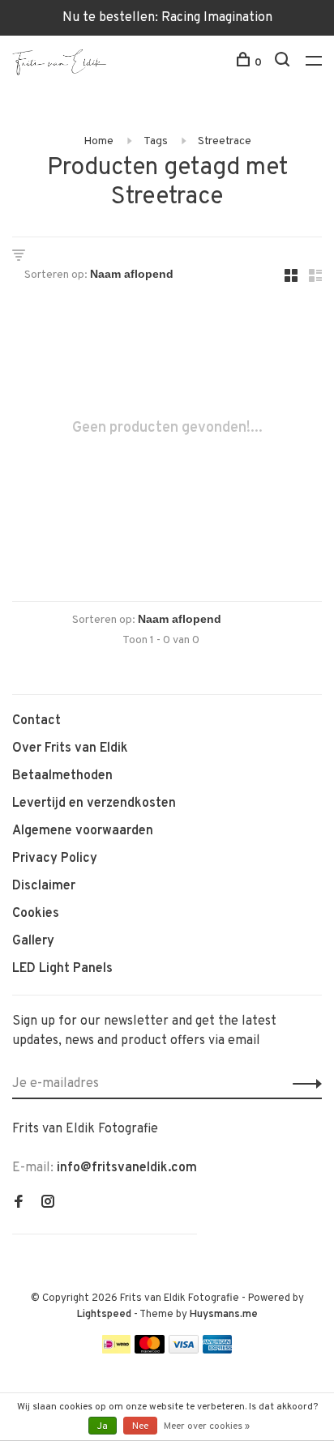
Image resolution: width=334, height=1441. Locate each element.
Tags (155, 141)
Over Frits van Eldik (70, 748)
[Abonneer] (303, 1084)
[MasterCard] (150, 1350)
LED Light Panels (62, 969)
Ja (102, 1426)
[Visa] (184, 1350)
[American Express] (218, 1350)
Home (98, 141)
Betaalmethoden (62, 776)
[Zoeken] (284, 63)
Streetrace (224, 141)
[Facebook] (18, 1204)
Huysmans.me (224, 1314)
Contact (36, 721)
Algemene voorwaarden (82, 831)
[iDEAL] (116, 1350)
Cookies (35, 914)
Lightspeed (104, 1314)
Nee (140, 1426)
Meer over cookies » (207, 1426)
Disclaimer (43, 886)
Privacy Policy (54, 859)
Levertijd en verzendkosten (94, 803)
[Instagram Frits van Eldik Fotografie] (47, 1204)
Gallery (33, 941)
